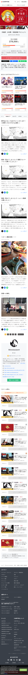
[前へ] (2, 16)
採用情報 (14, 662)
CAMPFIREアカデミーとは (6, 606)
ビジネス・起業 (4, 585)
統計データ (16, 612)
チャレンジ (16, 576)
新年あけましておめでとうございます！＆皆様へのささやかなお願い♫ (13, 122)
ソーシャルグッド (4, 589)
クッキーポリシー (17, 650)
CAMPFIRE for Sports (5, 631)
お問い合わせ (16, 629)
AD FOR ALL (3, 635)
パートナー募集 (21, 662)
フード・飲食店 (4, 576)
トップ (2, 565)
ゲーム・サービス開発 (5, 582)
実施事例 (15, 610)
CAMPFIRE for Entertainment (6, 629)
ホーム (2, 116)
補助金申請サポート (5, 644)
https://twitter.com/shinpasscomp (11, 372)
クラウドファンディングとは (6, 608)
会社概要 (7, 662)
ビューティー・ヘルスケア (19, 585)
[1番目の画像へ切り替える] (3, 27)
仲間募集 (20, 116)
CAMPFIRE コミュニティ (6, 623)
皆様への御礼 (5, 293)
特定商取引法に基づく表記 (8, 376)
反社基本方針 (16, 644)
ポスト (6, 61)
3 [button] (10, 334)
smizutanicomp (7, 366)
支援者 (14, 116)
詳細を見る (4, 405)
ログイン (18, 1)
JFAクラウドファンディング (6, 639)
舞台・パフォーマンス (18, 587)
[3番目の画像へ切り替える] (14, 27)
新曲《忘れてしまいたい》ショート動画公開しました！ (13, 199)
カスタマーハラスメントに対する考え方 (20, 647)
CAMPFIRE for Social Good (6, 627)
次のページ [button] (20, 334)
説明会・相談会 (17, 606)
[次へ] (26, 16)
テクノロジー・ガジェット (6, 572)
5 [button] (15, 334)
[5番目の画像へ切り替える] (25, 27)
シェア (14, 61)
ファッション (3, 580)
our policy (5, 673)
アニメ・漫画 (3, 578)
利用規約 (15, 634)
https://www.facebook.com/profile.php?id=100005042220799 (14, 370)
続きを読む (23, 363)
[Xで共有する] (2, 154)
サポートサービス (17, 608)
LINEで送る (23, 61)
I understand (23, 669)
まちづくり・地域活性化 (18, 572)
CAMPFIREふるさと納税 (5, 633)
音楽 (19, 34)
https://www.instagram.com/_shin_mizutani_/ (13, 374)
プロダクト (3, 574)
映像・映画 (16, 580)
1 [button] (5, 334)
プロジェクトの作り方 (5, 610)
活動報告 (8, 116)
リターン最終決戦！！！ (8, 237)
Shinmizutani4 (13, 34)
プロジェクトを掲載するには (7, 5)
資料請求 (3, 599)
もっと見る (23, 154)
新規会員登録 (24, 1)
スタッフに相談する (17, 597)
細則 (15, 636)
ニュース (15, 625)
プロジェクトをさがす (9, 565)
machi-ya (3, 641)
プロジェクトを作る (5, 597)
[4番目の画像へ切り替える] (19, 27)
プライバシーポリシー (18, 638)
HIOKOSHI (3, 637)
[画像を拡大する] (12, 402)
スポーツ (15, 578)
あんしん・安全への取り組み (19, 623)
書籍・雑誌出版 (17, 582)
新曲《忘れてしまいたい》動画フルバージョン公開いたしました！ (13, 160)
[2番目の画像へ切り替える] (8, 27)
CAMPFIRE (3, 621)
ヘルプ (15, 627)
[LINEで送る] (7, 154)
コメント (25, 116)
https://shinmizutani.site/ (9, 368)
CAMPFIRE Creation (5, 625)
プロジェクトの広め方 (5, 612)
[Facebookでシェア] (5, 154)
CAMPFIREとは (17, 621)
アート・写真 (3, 587)
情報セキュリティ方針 (18, 642)
